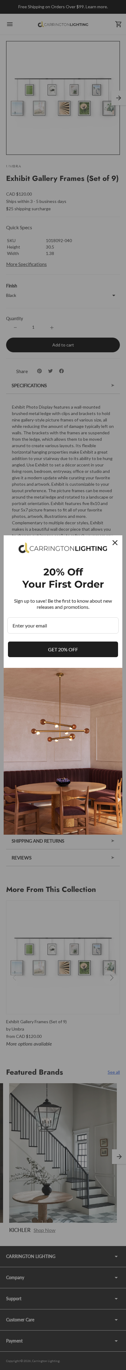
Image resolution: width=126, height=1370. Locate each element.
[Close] (115, 542)
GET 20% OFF (63, 649)
